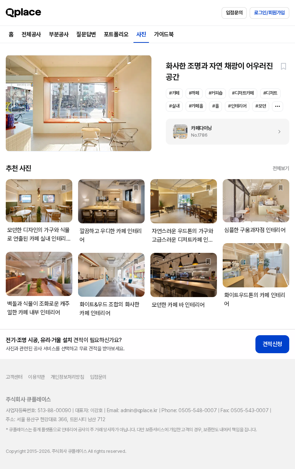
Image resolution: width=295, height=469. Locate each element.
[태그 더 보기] (277, 106)
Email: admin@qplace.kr (132, 410)
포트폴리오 (116, 34)
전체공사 (31, 34)
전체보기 (281, 168)
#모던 (260, 106)
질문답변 (86, 34)
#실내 (174, 106)
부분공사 (58, 34)
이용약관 (36, 377)
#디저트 (270, 93)
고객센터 (14, 377)
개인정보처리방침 (67, 377)
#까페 (194, 93)
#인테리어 (237, 106)
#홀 (215, 106)
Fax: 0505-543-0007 (244, 410)
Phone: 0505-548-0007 (189, 410)
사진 (141, 34)
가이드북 (163, 34)
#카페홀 (196, 106)
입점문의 (234, 12)
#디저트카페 (243, 93)
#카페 (174, 93)
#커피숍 (216, 93)
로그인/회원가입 (269, 12)
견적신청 (272, 344)
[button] (283, 66)
